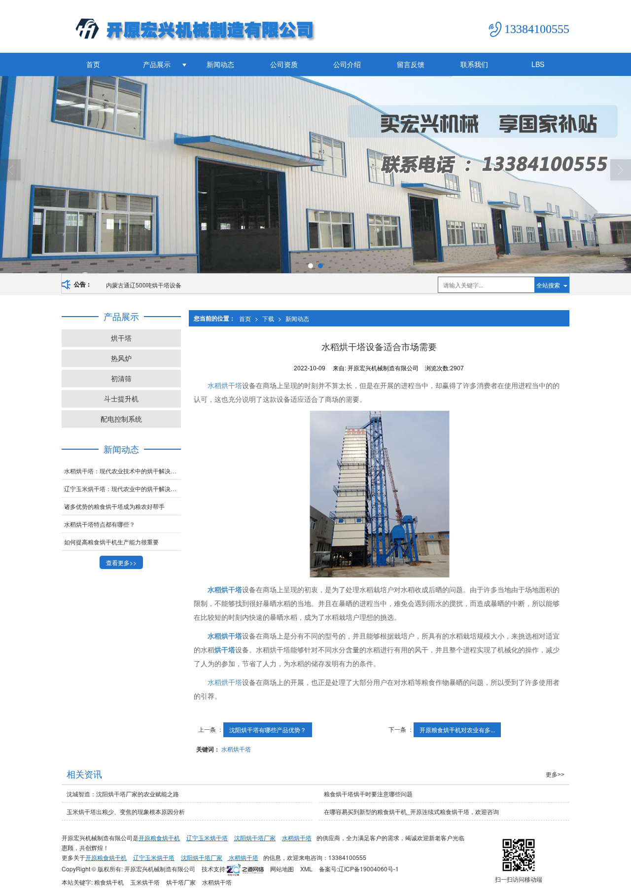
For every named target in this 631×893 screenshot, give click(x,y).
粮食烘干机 (109, 882)
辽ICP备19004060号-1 (368, 868)
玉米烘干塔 (145, 882)
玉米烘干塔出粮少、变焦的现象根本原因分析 (126, 811)
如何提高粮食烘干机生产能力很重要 (111, 541)
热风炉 (121, 358)
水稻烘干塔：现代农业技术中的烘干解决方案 (122, 470)
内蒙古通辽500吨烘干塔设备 (143, 285)
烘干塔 (121, 338)
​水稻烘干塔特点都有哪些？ (99, 524)
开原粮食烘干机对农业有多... (457, 729)
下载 (268, 318)
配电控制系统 (121, 419)
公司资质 (284, 64)
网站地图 (282, 868)
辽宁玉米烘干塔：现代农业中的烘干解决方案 (122, 488)
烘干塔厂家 (181, 882)
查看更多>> (121, 562)
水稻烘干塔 (225, 385)
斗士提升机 (121, 398)
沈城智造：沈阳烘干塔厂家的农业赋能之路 (123, 793)
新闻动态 (220, 64)
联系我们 (474, 64)
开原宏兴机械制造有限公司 (159, 868)
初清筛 (121, 378)
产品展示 (157, 64)
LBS (537, 64)
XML (306, 868)
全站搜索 (548, 285)
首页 (93, 64)
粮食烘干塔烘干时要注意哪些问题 (368, 793)
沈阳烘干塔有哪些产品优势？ (267, 729)
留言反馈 (410, 64)
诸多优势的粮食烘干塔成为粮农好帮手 (114, 506)
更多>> (555, 774)
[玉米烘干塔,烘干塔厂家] (315, 174)
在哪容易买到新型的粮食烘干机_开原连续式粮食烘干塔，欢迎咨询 (411, 811)
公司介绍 (347, 64)
